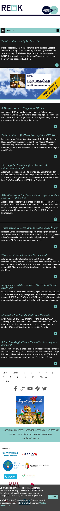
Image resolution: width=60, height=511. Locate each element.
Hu (8, 30)
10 (33, 377)
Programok (8, 430)
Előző (15, 372)
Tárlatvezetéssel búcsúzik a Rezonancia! (24, 255)
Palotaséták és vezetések (40, 434)
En (12, 30)
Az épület (30, 430)
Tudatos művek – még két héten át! (20, 41)
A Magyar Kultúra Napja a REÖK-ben (23, 108)
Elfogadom (53, 496)
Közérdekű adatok (30, 438)
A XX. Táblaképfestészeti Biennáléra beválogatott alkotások (29, 343)
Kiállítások (19, 430)
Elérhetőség (22, 434)
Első (5, 372)
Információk (40, 430)
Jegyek (12, 434)
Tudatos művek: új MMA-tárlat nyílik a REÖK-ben (29, 135)
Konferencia (53, 430)
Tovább (43, 377)
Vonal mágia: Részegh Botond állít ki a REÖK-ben (29, 227)
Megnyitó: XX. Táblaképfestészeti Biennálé (25, 314)
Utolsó (6, 381)
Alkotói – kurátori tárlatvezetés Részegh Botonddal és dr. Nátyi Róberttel (30, 196)
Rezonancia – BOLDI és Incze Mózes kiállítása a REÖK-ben (29, 286)
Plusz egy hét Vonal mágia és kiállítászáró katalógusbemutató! (25, 166)
